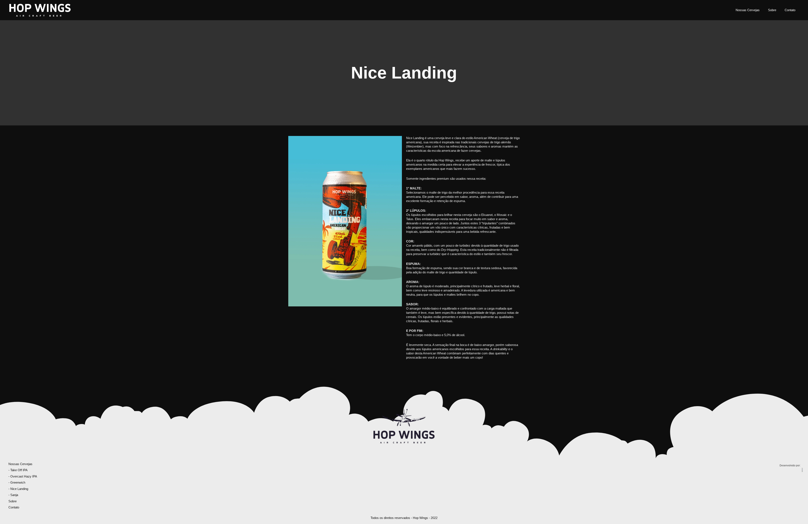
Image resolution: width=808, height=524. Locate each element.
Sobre (772, 10)
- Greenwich (16, 482)
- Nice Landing (18, 489)
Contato (790, 10)
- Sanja (13, 495)
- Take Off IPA (18, 470)
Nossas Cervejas (748, 10)
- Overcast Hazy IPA (22, 476)
